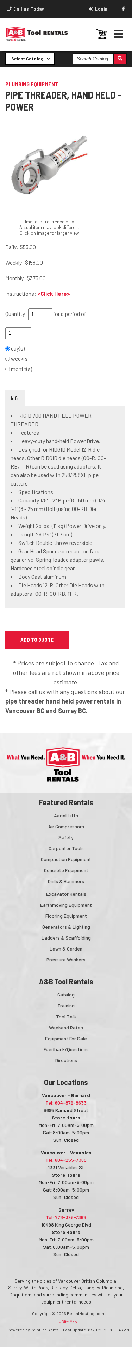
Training (66, 1005)
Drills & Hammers (66, 881)
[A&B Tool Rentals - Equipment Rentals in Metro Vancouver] (37, 39)
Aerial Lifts (66, 815)
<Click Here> (53, 293)
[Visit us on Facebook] (123, 9)
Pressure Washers (66, 960)
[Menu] (118, 33)
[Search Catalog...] (119, 59)
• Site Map (68, 1321)
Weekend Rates (66, 1027)
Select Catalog (28, 58)
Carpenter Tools (66, 848)
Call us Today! (29, 9)
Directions (66, 1060)
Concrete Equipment (66, 870)
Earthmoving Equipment (66, 905)
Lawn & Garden (66, 949)
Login (101, 9)
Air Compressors (66, 826)
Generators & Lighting (66, 927)
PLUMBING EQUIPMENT (31, 84)
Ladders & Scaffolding (66, 938)
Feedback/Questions (66, 1049)
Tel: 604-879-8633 (66, 1103)
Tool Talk (66, 1016)
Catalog (66, 995)
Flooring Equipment (66, 916)
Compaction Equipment (66, 859)
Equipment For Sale (66, 1038)
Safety (66, 837)
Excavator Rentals (66, 894)
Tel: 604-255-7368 (66, 1160)
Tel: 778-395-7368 (66, 1217)
